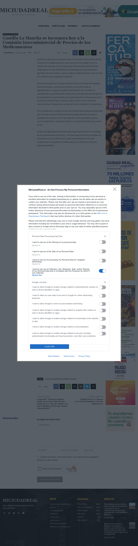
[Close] (115, 190)
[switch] (102, 242)
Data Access (69, 356)
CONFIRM (50, 347)
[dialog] (69, 273)
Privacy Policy (84, 356)
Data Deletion (54, 356)
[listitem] (69, 236)
